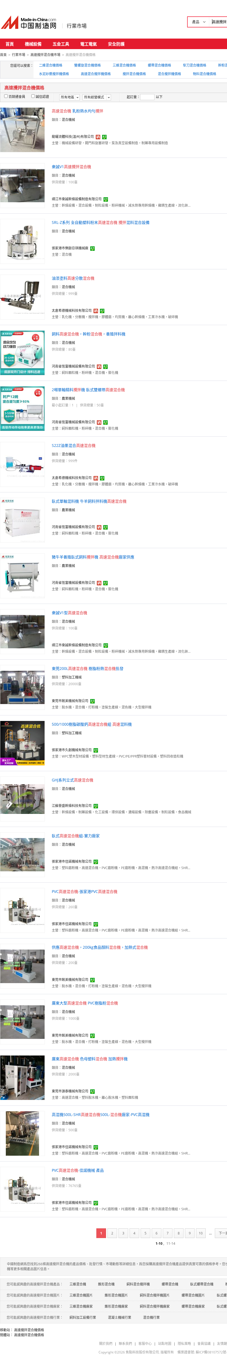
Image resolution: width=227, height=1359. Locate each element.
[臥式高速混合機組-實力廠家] (22, 854)
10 (201, 1233)
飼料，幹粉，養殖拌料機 (88, 333)
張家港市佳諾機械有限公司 (72, 861)
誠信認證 (42, 96)
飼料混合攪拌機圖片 (155, 1295)
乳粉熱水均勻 (77, 110)
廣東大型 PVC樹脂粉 (85, 1003)
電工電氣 (88, 44)
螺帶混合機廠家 (193, 1306)
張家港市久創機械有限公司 (72, 750)
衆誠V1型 (69, 612)
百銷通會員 (17, 96)
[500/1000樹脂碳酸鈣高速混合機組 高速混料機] (22, 742)
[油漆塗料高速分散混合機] (22, 296)
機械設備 (33, 44)
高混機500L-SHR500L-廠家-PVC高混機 (100, 1114)
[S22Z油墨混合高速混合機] (22, 464)
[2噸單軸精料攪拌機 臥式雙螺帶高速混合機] (22, 408)
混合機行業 (151, 1317)
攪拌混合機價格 (134, 74)
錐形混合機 (106, 1284)
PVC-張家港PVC (84, 891)
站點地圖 (164, 1343)
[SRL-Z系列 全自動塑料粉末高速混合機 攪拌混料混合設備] (22, 241)
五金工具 (61, 44)
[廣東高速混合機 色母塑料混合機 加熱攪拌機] (22, 1077)
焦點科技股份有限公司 (142, 1352)
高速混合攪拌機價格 (96, 74)
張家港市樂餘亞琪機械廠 (70, 248)
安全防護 (116, 44)
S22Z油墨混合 (74, 445)
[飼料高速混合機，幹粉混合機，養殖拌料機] (22, 352)
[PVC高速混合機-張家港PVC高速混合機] (22, 910)
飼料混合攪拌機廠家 (155, 1306)
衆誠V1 (71, 166)
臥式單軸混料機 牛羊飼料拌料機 (89, 501)
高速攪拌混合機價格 (29, 1330)
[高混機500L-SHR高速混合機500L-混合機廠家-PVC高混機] (22, 1133)
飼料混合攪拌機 (138, 1284)
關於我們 (105, 1343)
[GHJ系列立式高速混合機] (22, 798)
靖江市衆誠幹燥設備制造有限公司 (77, 199)
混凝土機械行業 (119, 1317)
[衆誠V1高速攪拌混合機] (22, 185)
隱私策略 (184, 1343)
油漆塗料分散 (73, 278)
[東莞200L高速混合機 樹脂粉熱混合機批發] (22, 687)
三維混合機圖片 (81, 1295)
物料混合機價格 (204, 74)
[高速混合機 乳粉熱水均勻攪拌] (22, 129)
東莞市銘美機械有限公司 (70, 701)
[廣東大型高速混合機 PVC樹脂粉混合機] (22, 1021)
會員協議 (204, 1343)
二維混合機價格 (50, 65)
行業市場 (77, 25)
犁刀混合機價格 (194, 65)
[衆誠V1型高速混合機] (22, 631)
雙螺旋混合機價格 (87, 65)
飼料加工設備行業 (82, 1317)
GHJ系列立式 (72, 780)
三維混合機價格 (124, 65)
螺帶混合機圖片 (193, 1295)
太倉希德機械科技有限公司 (72, 310)
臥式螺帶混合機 (201, 1284)
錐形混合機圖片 (116, 1295)
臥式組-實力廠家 (76, 835)
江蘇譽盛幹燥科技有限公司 (72, 805)
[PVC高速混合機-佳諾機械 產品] (22, 1188)
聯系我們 (125, 1343)
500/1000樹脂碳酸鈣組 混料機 (92, 724)
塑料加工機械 (72, 677)
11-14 (170, 1243)
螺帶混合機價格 (159, 65)
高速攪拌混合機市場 (45, 54)
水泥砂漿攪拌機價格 (54, 74)
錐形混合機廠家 (116, 1306)
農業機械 (68, 398)
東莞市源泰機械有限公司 (70, 1091)
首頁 (10, 44)
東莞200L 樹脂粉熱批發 (87, 668)
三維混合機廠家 (81, 1306)
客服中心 (145, 1343)
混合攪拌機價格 (169, 74)
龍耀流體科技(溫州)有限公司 (73, 136)
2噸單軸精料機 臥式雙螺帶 (88, 389)
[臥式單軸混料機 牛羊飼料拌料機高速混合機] (22, 519)
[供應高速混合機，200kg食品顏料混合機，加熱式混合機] (22, 965)
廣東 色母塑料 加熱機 (90, 1058)
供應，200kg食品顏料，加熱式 (100, 947)
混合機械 (68, 119)
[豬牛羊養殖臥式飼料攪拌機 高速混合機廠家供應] (22, 575)
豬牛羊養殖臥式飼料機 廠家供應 (93, 557)
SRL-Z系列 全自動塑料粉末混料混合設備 (100, 222)
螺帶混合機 (170, 1284)
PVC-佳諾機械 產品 (78, 1170)
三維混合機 (77, 1284)
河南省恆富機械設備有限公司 (73, 366)
